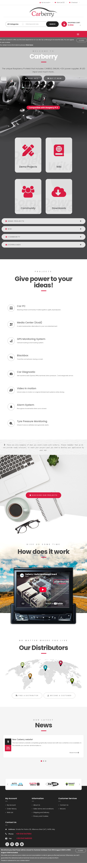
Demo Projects (15, 221)
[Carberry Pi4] (43, 88)
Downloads (14, 245)
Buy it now (55, 78)
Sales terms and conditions (43, 809)
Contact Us (64, 805)
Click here (29, 45)
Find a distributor (28, 695)
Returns (63, 809)
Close (81, 40)
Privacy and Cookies (40, 816)
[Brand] (17, 784)
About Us (36, 805)
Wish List (10, 812)
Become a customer (60, 695)
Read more (74, 753)
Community (14, 237)
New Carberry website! (22, 739)
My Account (11, 805)
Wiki (9, 229)
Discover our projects (44, 495)
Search (52, 24)
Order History (12, 809)
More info (32, 78)
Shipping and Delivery (41, 812)
